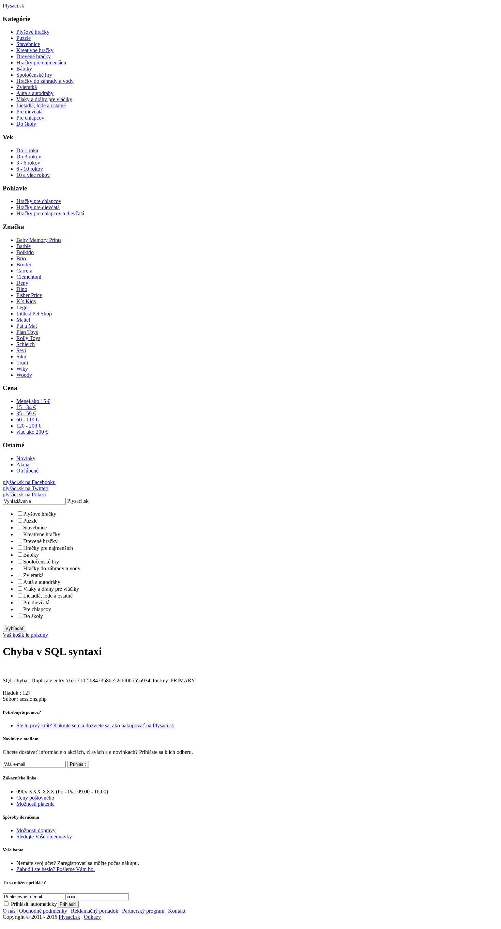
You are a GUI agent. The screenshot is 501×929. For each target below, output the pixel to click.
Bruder (23, 264)
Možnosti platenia (35, 804)
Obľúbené (27, 471)
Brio (21, 258)
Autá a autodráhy (35, 93)
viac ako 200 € (32, 432)
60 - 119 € (27, 419)
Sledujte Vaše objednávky (44, 836)
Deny (22, 283)
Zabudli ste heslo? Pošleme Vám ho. (55, 869)
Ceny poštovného (35, 798)
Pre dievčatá (29, 111)
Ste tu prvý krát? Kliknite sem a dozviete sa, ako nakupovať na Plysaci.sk (95, 725)
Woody (24, 375)
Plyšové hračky (32, 32)
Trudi (22, 363)
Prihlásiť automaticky (33, 904)
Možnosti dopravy (36, 830)
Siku (21, 356)
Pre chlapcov (30, 118)
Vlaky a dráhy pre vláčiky (44, 99)
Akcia (22, 464)
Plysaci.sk (69, 917)
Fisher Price (29, 295)
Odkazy (92, 917)
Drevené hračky (33, 56)
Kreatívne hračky (35, 50)
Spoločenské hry (34, 75)
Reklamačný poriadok (94, 911)
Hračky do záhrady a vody (45, 81)
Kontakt (176, 911)
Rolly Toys (28, 338)
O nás (9, 911)
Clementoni (28, 277)
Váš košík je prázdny (25, 635)
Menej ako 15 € (33, 401)
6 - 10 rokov (29, 169)
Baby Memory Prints (38, 240)
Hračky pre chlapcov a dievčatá (50, 213)
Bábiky (24, 69)
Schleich (25, 344)
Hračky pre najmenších (41, 62)
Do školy (26, 124)
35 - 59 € (26, 413)
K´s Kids (26, 301)
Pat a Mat (26, 326)
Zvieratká (26, 87)
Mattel (23, 320)
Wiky (22, 369)
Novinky (25, 458)
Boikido (25, 252)
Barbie (23, 246)
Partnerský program (143, 911)
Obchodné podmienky (43, 911)
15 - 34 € (26, 407)
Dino (21, 289)
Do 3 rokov (28, 156)
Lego (22, 307)
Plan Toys (27, 332)
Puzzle (23, 38)
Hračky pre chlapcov (38, 201)
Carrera (24, 271)
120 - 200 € (28, 426)
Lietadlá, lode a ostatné (41, 105)
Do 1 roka (27, 150)
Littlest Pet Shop (34, 313)
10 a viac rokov (33, 175)
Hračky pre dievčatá (38, 207)
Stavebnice (28, 44)
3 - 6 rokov (28, 163)
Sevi (21, 350)
